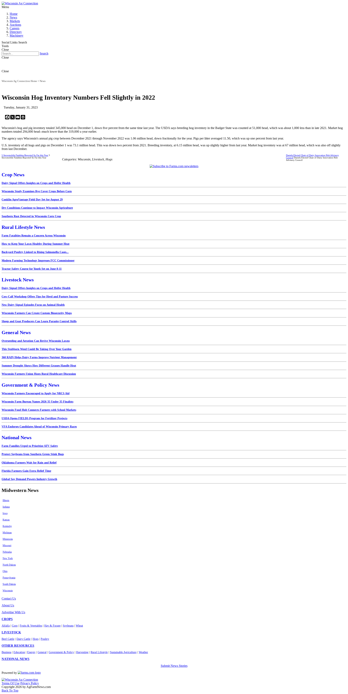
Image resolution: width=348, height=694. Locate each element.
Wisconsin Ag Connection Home (19, 81)
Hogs (35, 638)
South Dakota (9, 584)
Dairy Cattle (23, 638)
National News (16, 437)
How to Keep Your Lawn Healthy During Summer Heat (35, 243)
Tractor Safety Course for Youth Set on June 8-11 (32, 268)
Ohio (5, 571)
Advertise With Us (13, 612)
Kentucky (7, 526)
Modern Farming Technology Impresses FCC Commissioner (38, 260)
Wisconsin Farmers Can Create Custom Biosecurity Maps (37, 313)
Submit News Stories (174, 665)
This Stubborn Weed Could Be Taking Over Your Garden (36, 349)
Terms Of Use (11, 683)
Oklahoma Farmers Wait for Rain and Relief (29, 462)
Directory (16, 32)
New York (8, 558)
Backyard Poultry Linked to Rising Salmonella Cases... (35, 252)
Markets (15, 21)
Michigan (7, 532)
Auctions (15, 24)
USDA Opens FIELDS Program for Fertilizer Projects (34, 418)
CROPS (7, 619)
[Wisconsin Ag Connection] (20, 3)
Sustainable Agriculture (123, 652)
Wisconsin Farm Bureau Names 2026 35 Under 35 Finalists (37, 401)
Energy (31, 652)
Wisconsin (8, 590)
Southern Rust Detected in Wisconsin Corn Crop (31, 216)
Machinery (16, 35)
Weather (143, 652)
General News (16, 332)
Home (14, 13)
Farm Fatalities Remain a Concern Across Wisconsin (34, 235)
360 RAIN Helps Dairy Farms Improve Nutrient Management (39, 357)
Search (44, 53)
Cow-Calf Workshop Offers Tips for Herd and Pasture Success (40, 296)
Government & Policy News (30, 385)
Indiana (6, 506)
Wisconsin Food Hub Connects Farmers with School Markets (39, 409)
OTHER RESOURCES (18, 645)
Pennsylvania (9, 577)
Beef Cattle (8, 638)
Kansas (6, 519)
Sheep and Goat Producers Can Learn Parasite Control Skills (39, 321)
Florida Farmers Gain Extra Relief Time (26, 470)
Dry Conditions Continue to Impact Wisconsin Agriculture (37, 207)
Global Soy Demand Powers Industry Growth (29, 479)
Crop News (13, 174)
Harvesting (82, 652)
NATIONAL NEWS (15, 659)
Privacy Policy (29, 683)
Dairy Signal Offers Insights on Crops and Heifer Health (36, 183)
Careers (14, 28)
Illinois (6, 500)
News (13, 17)
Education (19, 652)
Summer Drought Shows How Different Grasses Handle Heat (39, 365)
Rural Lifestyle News (23, 227)
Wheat (79, 625)
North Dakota (9, 564)
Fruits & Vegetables (31, 625)
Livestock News (18, 279)
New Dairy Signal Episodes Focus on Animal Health (33, 304)
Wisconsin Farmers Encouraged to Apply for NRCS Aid (35, 393)
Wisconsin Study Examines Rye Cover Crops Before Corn (37, 191)
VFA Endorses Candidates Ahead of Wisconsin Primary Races (39, 426)
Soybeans (68, 625)
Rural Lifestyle (99, 652)
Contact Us (9, 598)
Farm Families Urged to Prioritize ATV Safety (30, 445)
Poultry (45, 638)
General (42, 652)
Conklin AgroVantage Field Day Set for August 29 (32, 199)
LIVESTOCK (11, 632)
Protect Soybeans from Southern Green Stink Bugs (33, 454)
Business (6, 652)
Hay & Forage (52, 625)
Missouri (7, 545)
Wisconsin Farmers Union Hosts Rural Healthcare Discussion (39, 373)
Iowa (5, 513)
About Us (8, 605)
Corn (15, 625)
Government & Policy (61, 652)
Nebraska (7, 551)
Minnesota (8, 539)
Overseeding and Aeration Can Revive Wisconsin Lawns (36, 340)
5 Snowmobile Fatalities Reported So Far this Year (25, 155)
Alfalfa (6, 625)
